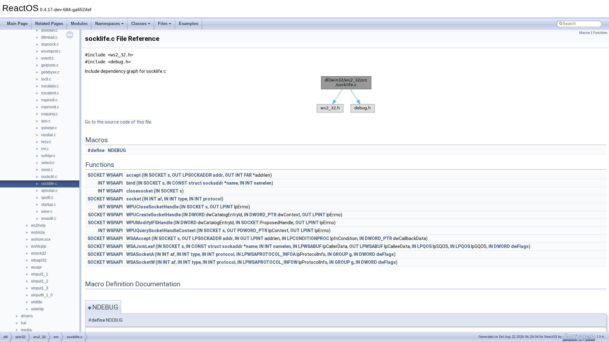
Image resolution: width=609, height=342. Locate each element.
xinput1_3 (39, 288)
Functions (600, 33)
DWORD (197, 214)
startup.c (48, 204)
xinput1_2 (39, 281)
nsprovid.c (50, 107)
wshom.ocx (40, 239)
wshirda (38, 232)
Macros (584, 33)
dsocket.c (49, 30)
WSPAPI (115, 206)
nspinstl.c (49, 100)
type (182, 198)
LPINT (226, 206)
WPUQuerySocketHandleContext (161, 230)
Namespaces (107, 23)
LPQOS (424, 246)
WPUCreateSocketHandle (153, 214)
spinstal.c (49, 190)
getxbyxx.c (50, 72)
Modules (79, 23)
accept (133, 175)
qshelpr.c (49, 128)
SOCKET (96, 175)
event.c (47, 58)
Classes (139, 23)
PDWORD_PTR (252, 230)
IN (145, 175)
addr (218, 175)
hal (23, 323)
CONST (179, 183)
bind (130, 183)
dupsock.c (50, 44)
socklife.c (49, 183)
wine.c (46, 211)
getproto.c (49, 65)
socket (133, 198)
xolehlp (37, 309)
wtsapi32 (39, 260)
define (97, 150)
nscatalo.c (50, 86)
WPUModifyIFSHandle (149, 222)
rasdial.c (48, 135)
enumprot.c (51, 51)
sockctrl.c (49, 176)
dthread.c (49, 37)
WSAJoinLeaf (140, 246)
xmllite (36, 302)
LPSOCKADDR (197, 175)
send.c (47, 170)
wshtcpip (38, 246)
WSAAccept (138, 238)
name (232, 183)
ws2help (38, 225)
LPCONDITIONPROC (308, 238)
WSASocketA (140, 254)
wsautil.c (48, 218)
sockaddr (213, 183)
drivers (27, 316)
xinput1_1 (39, 274)
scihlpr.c (48, 156)
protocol (212, 198)
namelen (263, 183)
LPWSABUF (310, 246)
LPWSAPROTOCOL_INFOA (269, 254)
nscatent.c (50, 93)
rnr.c (45, 149)
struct (195, 183)
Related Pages (49, 23)
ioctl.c (46, 79)
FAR (248, 175)
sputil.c (47, 197)
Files (162, 23)
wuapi (36, 267)
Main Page (17, 23)
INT (239, 175)
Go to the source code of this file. (118, 121)
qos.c (45, 121)
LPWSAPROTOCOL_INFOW (270, 262)
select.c (47, 163)
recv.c (46, 142)
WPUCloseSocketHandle (152, 206)
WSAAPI (114, 175)
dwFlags (520, 246)
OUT (176, 175)
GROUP (340, 254)
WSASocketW (140, 262)
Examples (188, 23)
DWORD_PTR (263, 214)
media (26, 330)
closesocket (139, 190)
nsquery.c (49, 114)
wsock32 (38, 253)
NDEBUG (117, 150)
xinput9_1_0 (42, 295)
